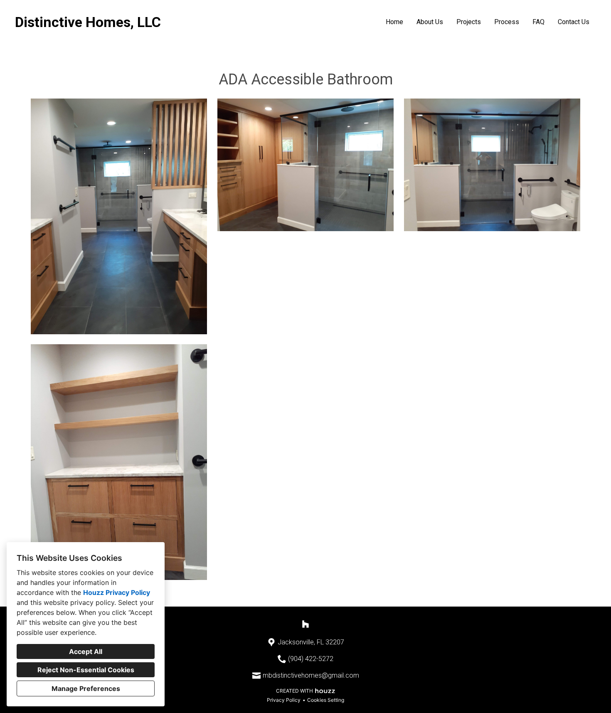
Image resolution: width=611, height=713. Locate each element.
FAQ (538, 22)
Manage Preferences (86, 688)
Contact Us (573, 22)
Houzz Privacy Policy (116, 592)
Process (506, 22)
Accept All (85, 651)
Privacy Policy (284, 700)
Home (394, 22)
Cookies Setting (325, 700)
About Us (429, 22)
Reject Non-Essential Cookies (85, 670)
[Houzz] (305, 624)
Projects (468, 22)
